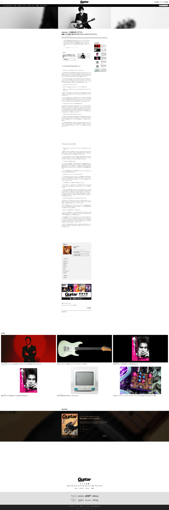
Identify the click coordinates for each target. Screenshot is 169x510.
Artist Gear (29, 5)
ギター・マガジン (64, 29)
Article (61, 394)
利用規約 (92, 506)
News (33, 5)
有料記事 (15, 5)
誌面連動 (37, 5)
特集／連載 (19, 5)
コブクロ (65, 305)
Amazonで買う (76, 252)
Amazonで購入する (66, 437)
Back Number (81, 488)
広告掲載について (82, 506)
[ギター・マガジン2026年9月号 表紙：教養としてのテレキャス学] (70, 434)
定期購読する (73, 437)
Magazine (65, 409)
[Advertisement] (76, 134)
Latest (4, 333)
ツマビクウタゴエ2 (69, 305)
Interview (24, 5)
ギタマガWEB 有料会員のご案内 (7, 5)
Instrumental (71, 29)
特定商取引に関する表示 (97, 506)
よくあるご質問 (71, 506)
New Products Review (44, 5)
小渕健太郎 (74, 305)
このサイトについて (87, 506)
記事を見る (66, 59)
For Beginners (87, 488)
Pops (74, 29)
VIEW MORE (105, 435)
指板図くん (92, 488)
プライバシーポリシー (76, 506)
